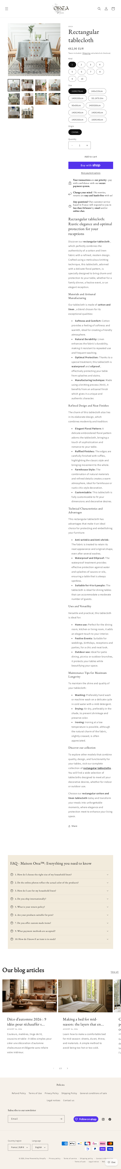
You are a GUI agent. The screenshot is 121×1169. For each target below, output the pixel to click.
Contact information (104, 1158)
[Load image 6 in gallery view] (27, 99)
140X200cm (78, 98)
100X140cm (97, 119)
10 (82, 78)
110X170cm (77, 91)
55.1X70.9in (98, 98)
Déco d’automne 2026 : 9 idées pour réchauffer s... (26, 1022)
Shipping (86, 53)
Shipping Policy (69, 1093)
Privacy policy (54, 1158)
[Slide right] (67, 1068)
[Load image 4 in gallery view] (54, 85)
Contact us (68, 1100)
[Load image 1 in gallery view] (14, 85)
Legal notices (53, 1100)
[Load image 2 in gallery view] (27, 85)
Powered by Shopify (38, 1158)
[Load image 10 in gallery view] (27, 112)
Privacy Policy (51, 1093)
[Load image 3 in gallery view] (41, 85)
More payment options (91, 173)
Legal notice (94, 1161)
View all (115, 971)
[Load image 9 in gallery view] (14, 112)
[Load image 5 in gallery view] (14, 99)
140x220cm (97, 91)
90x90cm (76, 105)
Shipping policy (86, 1158)
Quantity (72, 139)
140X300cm (95, 105)
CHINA (75, 132)
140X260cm (78, 119)
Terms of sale (80, 1161)
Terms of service (70, 1158)
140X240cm (78, 112)
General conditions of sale (93, 1093)
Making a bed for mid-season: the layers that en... (83, 1022)
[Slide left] (53, 1068)
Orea (27, 1158)
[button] (6, 8)
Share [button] (74, 826)
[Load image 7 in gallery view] (41, 99)
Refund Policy (19, 1093)
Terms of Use (35, 1093)
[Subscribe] (61, 1119)
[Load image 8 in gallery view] (54, 99)
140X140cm (97, 112)
